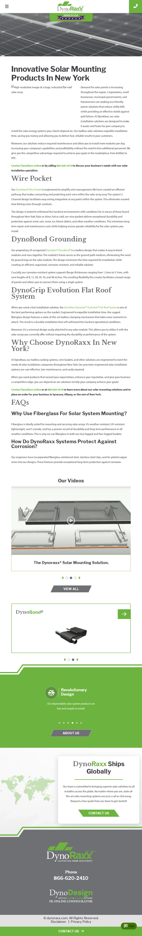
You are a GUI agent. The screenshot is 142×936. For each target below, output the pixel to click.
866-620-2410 (64, 165)
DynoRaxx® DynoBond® (58, 250)
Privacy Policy (81, 922)
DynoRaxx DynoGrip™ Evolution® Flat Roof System (90, 307)
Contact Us (98, 813)
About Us (71, 733)
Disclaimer (58, 922)
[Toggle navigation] (8, 5)
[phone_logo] (136, 6)
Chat (129, 926)
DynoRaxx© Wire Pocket (29, 189)
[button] (63, 578)
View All (71, 589)
